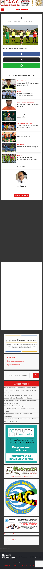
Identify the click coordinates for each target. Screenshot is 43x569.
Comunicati (23, 565)
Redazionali (30, 102)
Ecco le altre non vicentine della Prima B (18, 395)
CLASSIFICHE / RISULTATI (10, 565)
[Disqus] (21, 231)
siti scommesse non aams (15, 361)
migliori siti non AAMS (14, 365)
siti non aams (11, 357)
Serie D (19, 155)
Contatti (31, 565)
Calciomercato (21, 123)
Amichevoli (20, 113)
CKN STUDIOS (25, 562)
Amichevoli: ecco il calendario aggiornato (18, 398)
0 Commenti (21, 22)
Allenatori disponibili (24, 136)
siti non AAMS (11, 540)
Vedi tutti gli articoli (21, 195)
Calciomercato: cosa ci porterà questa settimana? (20, 401)
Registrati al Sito (9, 534)
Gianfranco (32, 22)
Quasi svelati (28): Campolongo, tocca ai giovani (20, 388)
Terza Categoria (21, 81)
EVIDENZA (20, 91)
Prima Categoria (21, 102)
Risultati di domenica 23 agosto (27, 147)
